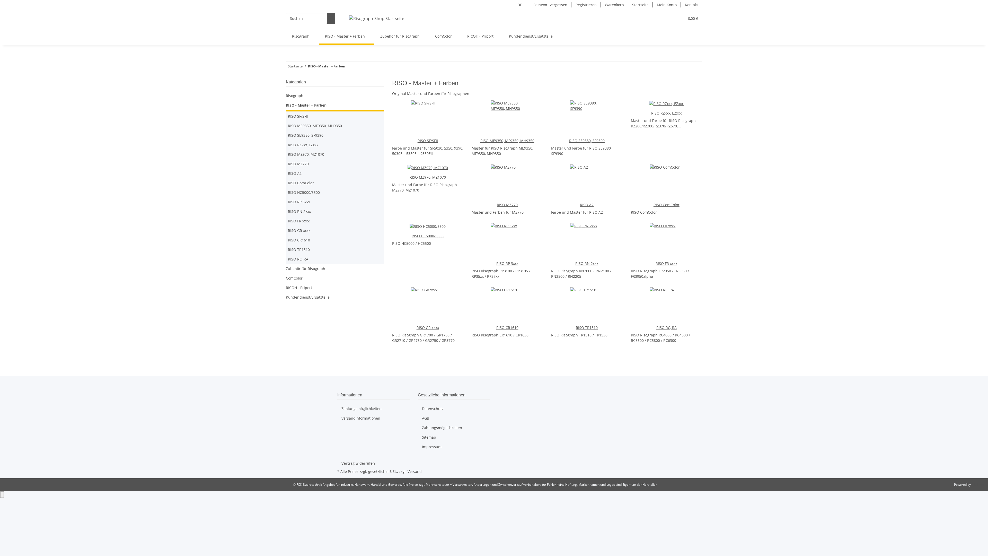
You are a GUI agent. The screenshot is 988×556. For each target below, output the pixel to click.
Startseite (640, 4)
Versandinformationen (360, 418)
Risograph (294, 95)
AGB (425, 418)
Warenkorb (614, 4)
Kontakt (691, 4)
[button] (679, 18)
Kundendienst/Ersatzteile (308, 297)
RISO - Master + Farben (306, 105)
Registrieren (586, 4)
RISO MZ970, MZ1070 (428, 177)
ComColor (294, 278)
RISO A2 (587, 204)
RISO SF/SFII (428, 140)
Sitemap (429, 437)
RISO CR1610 (507, 327)
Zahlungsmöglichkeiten (361, 408)
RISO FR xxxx (666, 263)
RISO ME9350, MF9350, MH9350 (507, 140)
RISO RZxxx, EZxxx (666, 113)
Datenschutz (433, 408)
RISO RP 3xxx (507, 263)
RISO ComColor (667, 204)
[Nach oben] (2, 494)
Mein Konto (667, 4)
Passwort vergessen (550, 4)
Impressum (432, 446)
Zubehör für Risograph (305, 268)
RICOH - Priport (299, 287)
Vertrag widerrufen (358, 463)
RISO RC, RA (666, 327)
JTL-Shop (978, 484)
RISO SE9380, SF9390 (587, 140)
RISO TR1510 (587, 327)
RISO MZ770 (507, 204)
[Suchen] (331, 18)
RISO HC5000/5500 (428, 235)
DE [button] (520, 4)
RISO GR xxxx (428, 327)
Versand (415, 471)
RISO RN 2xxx (586, 263)
